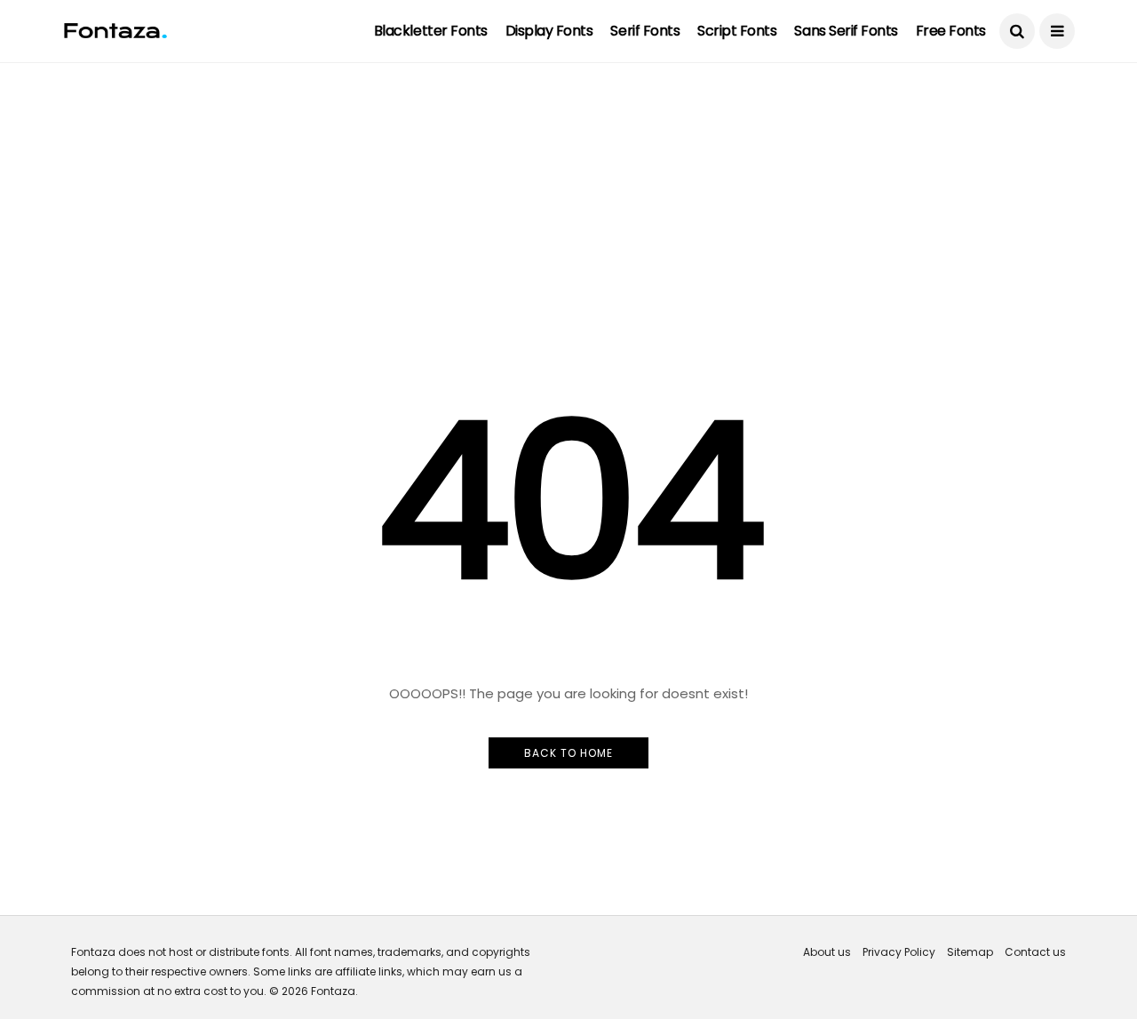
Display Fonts (549, 30)
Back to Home (568, 752)
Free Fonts (951, 30)
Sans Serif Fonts (845, 30)
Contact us (1035, 951)
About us (827, 951)
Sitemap (970, 951)
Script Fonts (736, 30)
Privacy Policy (899, 951)
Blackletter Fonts (431, 30)
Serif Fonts (645, 30)
